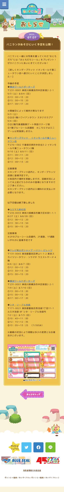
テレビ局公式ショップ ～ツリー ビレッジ (31, 250)
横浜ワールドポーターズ (22, 86)
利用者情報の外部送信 (32, 470)
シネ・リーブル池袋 (20, 304)
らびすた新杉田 (18, 209)
